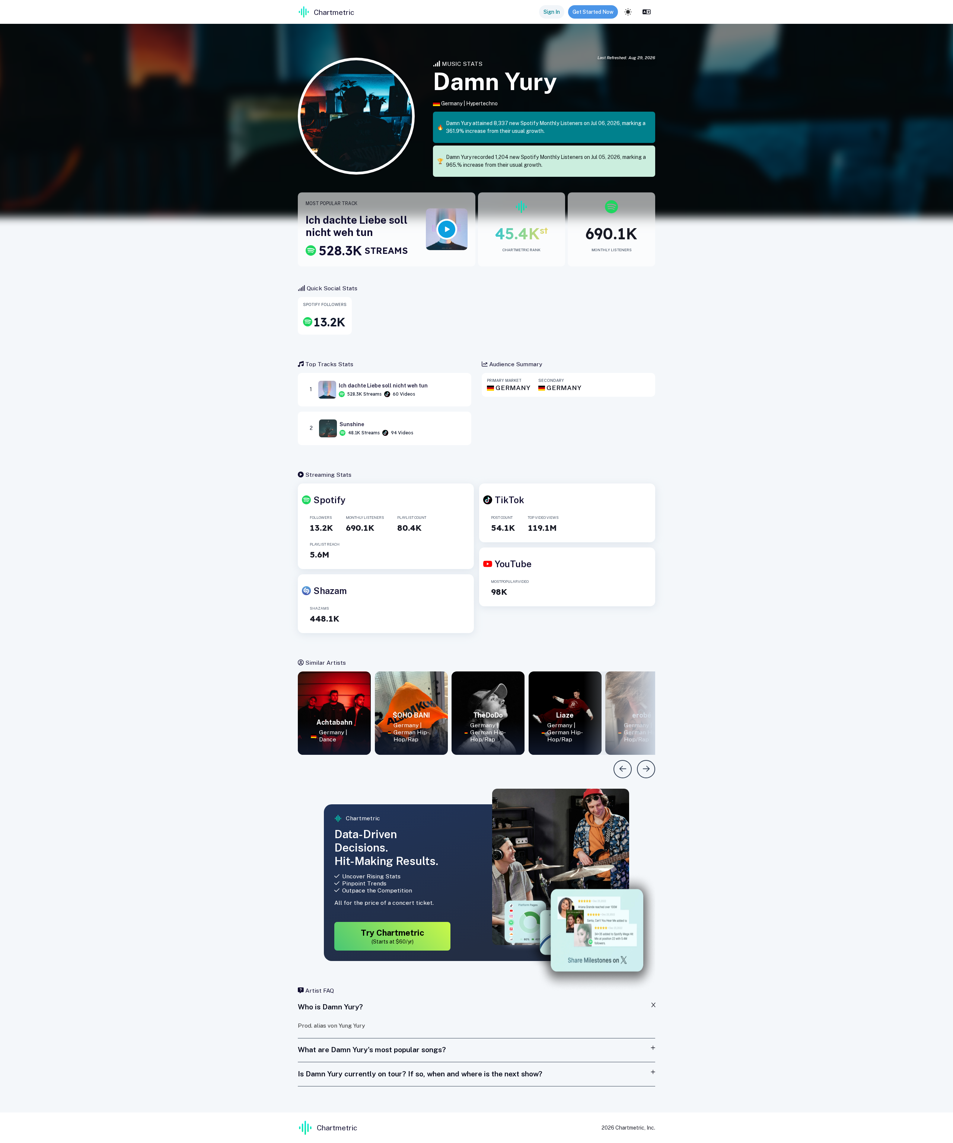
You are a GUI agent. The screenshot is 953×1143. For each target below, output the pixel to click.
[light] (628, 12)
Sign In (552, 12)
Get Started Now (593, 12)
